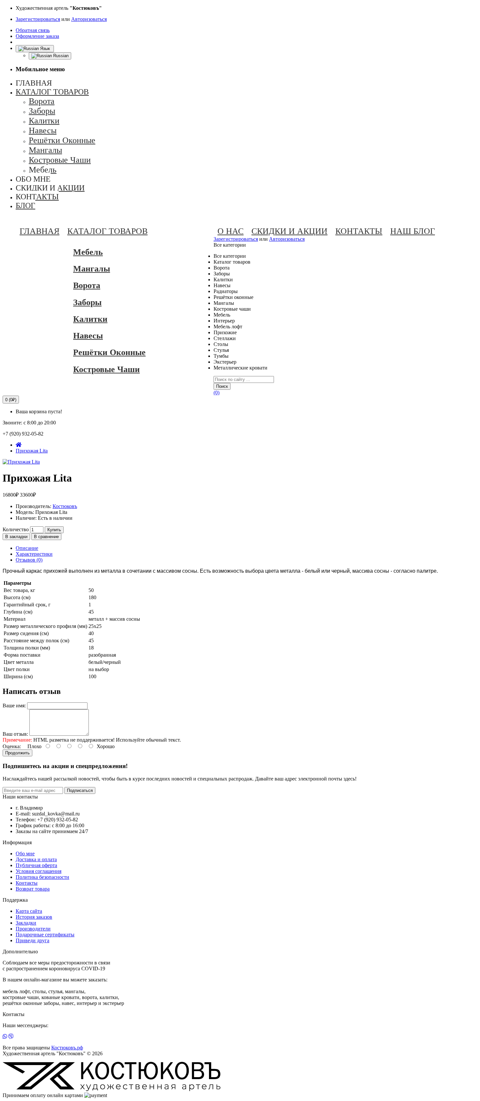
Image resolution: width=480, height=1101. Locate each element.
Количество (16, 529)
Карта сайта (29, 911)
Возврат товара (33, 889)
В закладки (16, 536)
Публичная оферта (36, 865)
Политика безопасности (42, 877)
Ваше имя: (14, 705)
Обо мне (25, 853)
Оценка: (12, 746)
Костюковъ (65, 506)
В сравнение (46, 536)
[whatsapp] (5, 1036)
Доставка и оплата (36, 859)
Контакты (27, 883)
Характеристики (34, 554)
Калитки (90, 319)
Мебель (88, 252)
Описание (27, 548)
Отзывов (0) (29, 560)
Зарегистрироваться (38, 19)
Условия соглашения (38, 871)
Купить (54, 529)
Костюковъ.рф (67, 1047)
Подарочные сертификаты (45, 934)
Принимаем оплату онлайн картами (43, 1095)
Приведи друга (32, 940)
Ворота (86, 285)
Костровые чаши (106, 369)
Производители (33, 928)
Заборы (87, 302)
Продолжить (17, 752)
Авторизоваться (89, 19)
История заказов (34, 917)
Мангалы (91, 268)
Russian (60, 55)
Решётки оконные (109, 352)
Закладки (26, 923)
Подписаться (80, 790)
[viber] (11, 1036)
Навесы (88, 335)
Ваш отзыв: (15, 734)
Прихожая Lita (32, 450)
